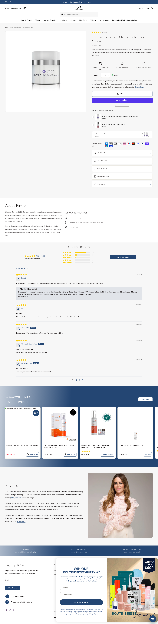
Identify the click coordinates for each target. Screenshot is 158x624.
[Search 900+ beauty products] (62, 14)
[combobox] (79, 14)
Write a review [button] (123, 257)
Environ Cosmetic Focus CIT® (131, 445)
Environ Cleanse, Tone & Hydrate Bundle (22, 445)
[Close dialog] (153, 562)
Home (6, 27)
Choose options (107, 454)
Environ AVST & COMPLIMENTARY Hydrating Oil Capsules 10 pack (95, 446)
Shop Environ (145, 399)
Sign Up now (12, 588)
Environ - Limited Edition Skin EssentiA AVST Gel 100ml (59, 446)
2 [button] (76, 380)
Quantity (95, 75)
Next (156, 400)
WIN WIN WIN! (81, 602)
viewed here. (139, 87)
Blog (55, 574)
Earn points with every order (132, 549)
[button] (26, 20)
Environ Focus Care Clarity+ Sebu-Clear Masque (21, 27)
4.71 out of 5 (40, 256)
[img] (21, 275)
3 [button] (79, 380)
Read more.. (21, 521)
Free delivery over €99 (26, 549)
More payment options (122, 106)
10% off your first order (79, 549)
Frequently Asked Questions (21, 602)
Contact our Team (17, 596)
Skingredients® (17, 498)
